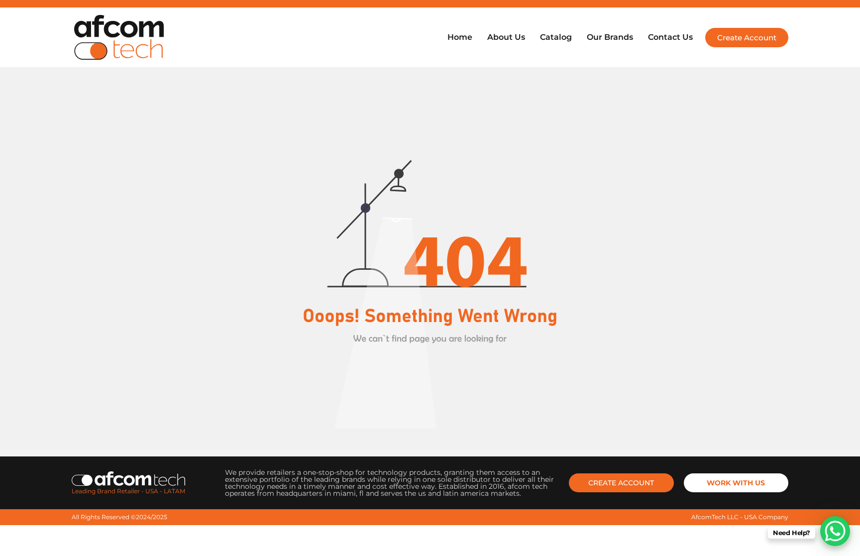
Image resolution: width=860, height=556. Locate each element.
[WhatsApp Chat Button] (835, 531)
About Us (506, 37)
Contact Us (670, 37)
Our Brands (610, 37)
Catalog (556, 37)
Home (459, 37)
